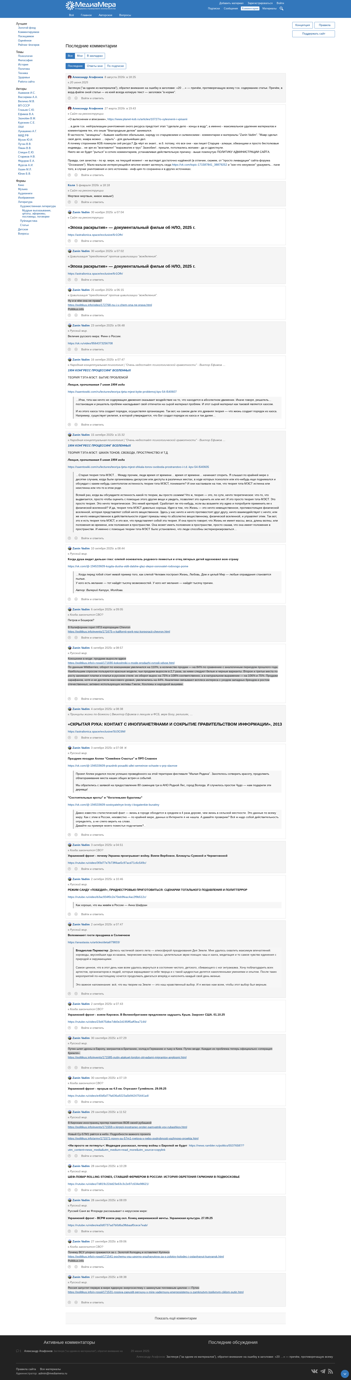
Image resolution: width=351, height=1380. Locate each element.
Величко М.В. (26, 101)
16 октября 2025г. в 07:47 (108, 359)
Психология (25, 56)
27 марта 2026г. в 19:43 (120, 108)
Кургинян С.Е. (26, 122)
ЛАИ (21, 126)
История (23, 64)
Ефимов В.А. (26, 114)
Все (70, 55)
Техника (23, 73)
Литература (25, 201)
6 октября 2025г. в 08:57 (107, 647)
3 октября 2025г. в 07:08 (107, 747)
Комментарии (250, 8)
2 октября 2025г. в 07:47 (107, 924)
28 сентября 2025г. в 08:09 (109, 1200)
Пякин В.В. (24, 148)
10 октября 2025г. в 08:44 (108, 548)
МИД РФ (23, 135)
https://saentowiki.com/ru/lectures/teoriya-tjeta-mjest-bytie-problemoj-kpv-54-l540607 (122, 391)
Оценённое (24, 40)
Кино (21, 185)
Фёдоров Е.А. (26, 160)
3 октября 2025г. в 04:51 (107, 844)
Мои (80, 55)
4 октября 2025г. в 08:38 (107, 709)
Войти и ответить (92, 98)
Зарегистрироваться (260, 3)
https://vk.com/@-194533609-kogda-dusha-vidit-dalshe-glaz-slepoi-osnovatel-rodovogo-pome (128, 566)
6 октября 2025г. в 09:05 (107, 609)
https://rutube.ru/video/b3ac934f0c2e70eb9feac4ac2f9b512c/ (107, 897)
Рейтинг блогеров (28, 44)
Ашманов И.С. (27, 92)
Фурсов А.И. (25, 165)
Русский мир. (79, 330)
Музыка (22, 189)
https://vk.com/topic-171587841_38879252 (199, 164)
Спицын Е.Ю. (26, 152)
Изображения (26, 197)
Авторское (105, 15)
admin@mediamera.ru (52, 1373)
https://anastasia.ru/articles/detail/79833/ (94, 942)
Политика (24, 68)
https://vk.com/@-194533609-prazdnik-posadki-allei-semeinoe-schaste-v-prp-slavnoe (122, 765)
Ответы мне (95, 65)
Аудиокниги (25, 193)
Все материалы (50, 1369)
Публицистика (28, 220)
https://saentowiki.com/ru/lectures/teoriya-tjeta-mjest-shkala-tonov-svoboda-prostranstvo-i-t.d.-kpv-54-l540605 (138, 466)
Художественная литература (38, 206)
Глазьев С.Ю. (26, 109)
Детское (23, 229)
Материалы (269, 8)
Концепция (302, 25)
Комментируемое (28, 32)
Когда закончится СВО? (86, 614)
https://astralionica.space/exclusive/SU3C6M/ (97, 731)
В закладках (95, 55)
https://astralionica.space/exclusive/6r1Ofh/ (95, 234)
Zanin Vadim (81, 212)
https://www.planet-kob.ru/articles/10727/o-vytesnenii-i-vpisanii (147, 119)
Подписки (214, 8)
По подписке (115, 65)
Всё (71, 15)
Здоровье (24, 77)
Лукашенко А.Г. (27, 131)
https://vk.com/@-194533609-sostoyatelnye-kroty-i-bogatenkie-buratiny (113, 804)
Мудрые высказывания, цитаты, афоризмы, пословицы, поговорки (36, 213)
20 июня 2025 (79, 82)
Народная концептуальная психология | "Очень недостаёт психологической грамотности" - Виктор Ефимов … (147, 364)
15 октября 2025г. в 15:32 (108, 434)
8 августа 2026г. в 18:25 (120, 77)
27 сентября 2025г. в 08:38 (109, 1277)
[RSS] (330, 1371)
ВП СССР (24, 105)
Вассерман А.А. (28, 97)
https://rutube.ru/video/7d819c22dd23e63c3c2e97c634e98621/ (108, 1183)
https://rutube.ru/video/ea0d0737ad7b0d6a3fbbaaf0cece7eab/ (108, 1225)
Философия (25, 60)
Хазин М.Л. (25, 169)
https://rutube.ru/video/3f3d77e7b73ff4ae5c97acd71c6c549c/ (107, 862)
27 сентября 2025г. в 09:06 (109, 1241)
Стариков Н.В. (27, 156)
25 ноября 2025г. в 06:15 (107, 289)
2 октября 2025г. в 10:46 (107, 879)
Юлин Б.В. (24, 173)
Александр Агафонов (88, 77)
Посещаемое (26, 36)
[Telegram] (323, 1371)
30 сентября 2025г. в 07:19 (109, 1077)
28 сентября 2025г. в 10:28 (109, 1166)
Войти (280, 3)
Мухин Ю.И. (25, 139)
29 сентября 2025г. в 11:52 (108, 1112)
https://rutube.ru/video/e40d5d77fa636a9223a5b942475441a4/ (108, 1095)
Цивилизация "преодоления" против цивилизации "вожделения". (113, 256)
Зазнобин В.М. (27, 118)
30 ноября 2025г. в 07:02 (107, 251)
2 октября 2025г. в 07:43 (107, 1003)
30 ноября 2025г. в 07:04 (107, 212)
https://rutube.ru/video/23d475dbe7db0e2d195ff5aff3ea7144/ (107, 1021)
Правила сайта (26, 1369)
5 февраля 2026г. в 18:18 (93, 185)
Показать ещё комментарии (176, 1318)
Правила (324, 25)
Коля (71, 185)
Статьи (24, 225)
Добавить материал (231, 3)
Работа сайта (26, 81)
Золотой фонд (27, 27)
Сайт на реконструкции (87, 113)
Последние (75, 65)
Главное (86, 15)
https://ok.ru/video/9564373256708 (90, 343)
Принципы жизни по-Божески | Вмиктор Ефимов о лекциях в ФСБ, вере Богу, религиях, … (131, 714)
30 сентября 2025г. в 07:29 (109, 1038)
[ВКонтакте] (314, 1371)
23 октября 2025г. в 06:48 (108, 325)
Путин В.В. (24, 144)
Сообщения (231, 8)
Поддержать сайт (313, 33)
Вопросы (125, 15)
